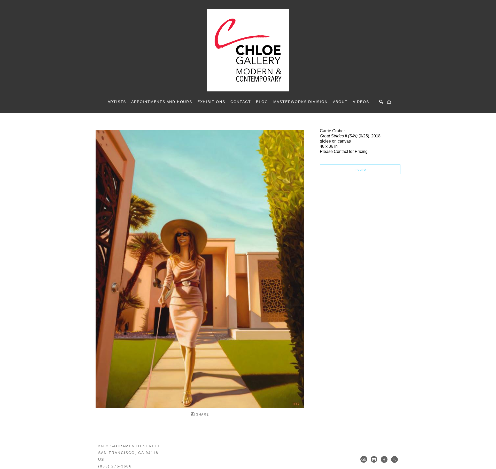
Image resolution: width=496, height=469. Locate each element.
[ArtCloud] (363, 459)
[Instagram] (374, 459)
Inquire (360, 169)
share (202, 414)
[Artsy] (394, 459)
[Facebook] (384, 459)
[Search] (381, 102)
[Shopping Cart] (389, 102)
